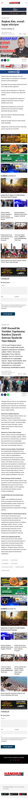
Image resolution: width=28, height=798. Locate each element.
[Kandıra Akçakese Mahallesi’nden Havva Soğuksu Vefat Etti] (20, 205)
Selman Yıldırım (20, 567)
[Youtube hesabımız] (18, 760)
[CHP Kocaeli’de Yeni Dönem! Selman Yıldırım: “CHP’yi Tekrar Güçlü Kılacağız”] (14, 251)
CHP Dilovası (14, 560)
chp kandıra (5, 563)
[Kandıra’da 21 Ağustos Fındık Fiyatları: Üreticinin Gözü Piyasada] (14, 185)
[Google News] (24, 61)
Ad (2, 296)
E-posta (17, 296)
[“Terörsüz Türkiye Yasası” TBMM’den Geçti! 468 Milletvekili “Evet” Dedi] (20, 227)
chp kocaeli (14, 563)
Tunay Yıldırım (5, 570)
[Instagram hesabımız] (15, 760)
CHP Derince (5, 560)
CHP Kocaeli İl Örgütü (7, 567)
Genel (24, 34)
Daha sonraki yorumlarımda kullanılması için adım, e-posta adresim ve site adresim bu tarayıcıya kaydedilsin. (14, 306)
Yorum (3, 285)
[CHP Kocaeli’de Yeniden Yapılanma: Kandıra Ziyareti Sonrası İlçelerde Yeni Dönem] (7, 205)
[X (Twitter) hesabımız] (13, 760)
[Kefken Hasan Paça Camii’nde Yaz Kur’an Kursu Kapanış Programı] (7, 227)
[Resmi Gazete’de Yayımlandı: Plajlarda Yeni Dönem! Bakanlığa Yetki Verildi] (14, 683)
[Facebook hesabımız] (10, 760)
